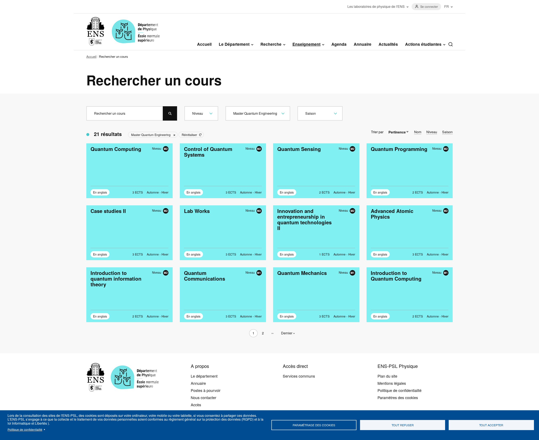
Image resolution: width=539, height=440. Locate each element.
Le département (204, 376)
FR (446, 6)
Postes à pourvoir (205, 390)
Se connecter (429, 6)
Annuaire (362, 44)
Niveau (431, 131)
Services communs (299, 376)
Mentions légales (392, 383)
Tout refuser (403, 425)
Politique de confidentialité (25, 429)
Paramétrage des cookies (314, 425)
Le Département (234, 44)
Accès (196, 404)
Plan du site (387, 376)
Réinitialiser (189, 135)
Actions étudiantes (423, 44)
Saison (447, 131)
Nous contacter (203, 397)
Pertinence (398, 132)
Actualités (388, 44)
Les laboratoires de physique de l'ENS (376, 6)
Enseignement (306, 44)
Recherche (271, 44)
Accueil (204, 44)
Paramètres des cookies (398, 397)
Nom (417, 131)
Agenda (339, 44)
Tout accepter (491, 425)
